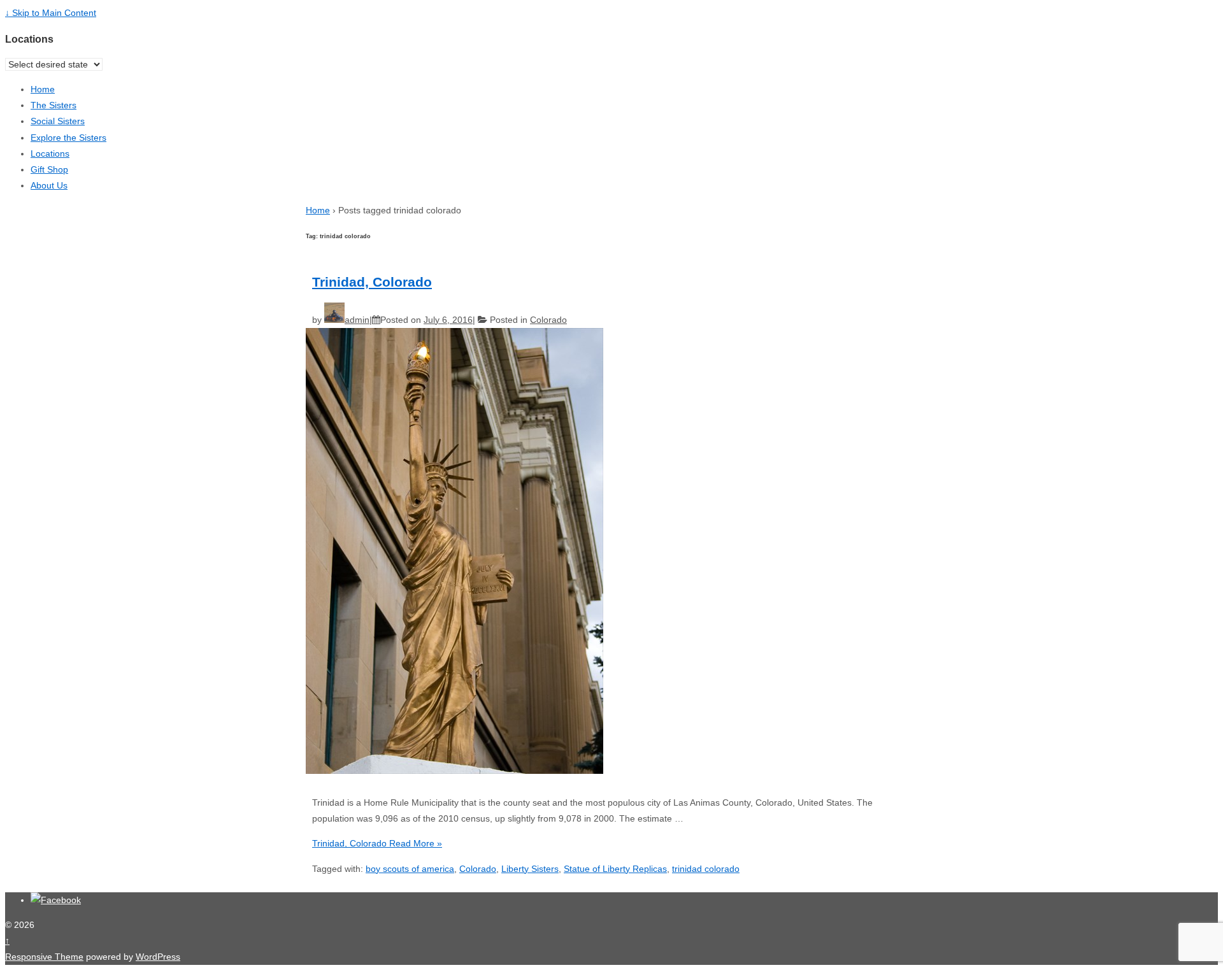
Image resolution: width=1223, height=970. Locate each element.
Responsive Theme (44, 957)
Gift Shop (49, 169)
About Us (49, 185)
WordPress (158, 957)
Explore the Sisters (68, 137)
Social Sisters (58, 121)
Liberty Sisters (530, 869)
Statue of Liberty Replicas (615, 869)
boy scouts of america (410, 869)
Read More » (377, 843)
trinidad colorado (706, 869)
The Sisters (53, 105)
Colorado (548, 320)
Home (43, 89)
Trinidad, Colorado (372, 282)
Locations (50, 153)
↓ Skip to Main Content (50, 13)
